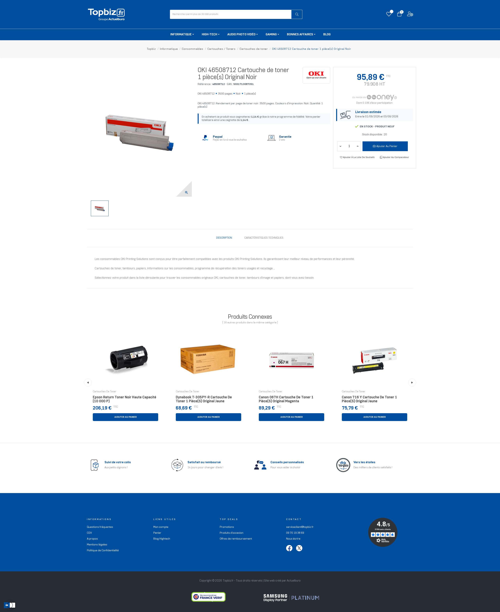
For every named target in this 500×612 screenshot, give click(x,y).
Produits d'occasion (231, 533)
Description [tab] (224, 238)
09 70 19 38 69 (295, 533)
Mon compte (160, 527)
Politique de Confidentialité (103, 550)
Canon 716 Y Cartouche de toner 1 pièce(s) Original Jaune (369, 399)
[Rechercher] (296, 14)
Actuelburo (294, 580)
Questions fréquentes (100, 527)
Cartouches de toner (104, 392)
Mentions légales (97, 544)
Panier (157, 533)
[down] (358, 146)
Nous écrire (293, 539)
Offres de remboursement (236, 539)
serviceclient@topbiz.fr (300, 527)
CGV (89, 533)
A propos (92, 539)
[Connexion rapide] (410, 15)
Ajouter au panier (386, 146)
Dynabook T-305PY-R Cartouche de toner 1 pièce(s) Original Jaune (204, 399)
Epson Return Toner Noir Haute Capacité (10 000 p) (124, 399)
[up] (340, 146)
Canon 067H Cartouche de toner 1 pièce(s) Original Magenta (286, 399)
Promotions (227, 527)
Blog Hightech (161, 539)
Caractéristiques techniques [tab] (263, 238)
